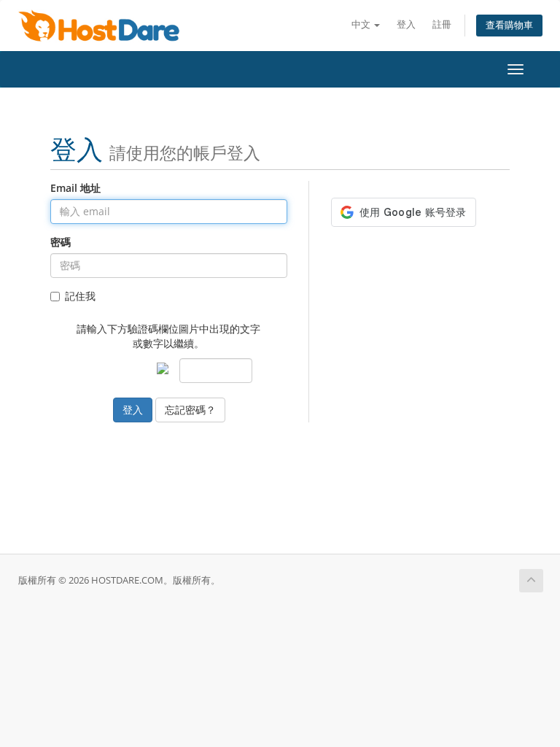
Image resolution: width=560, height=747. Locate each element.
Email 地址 (75, 188)
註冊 (441, 24)
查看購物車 (509, 25)
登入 (406, 24)
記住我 (80, 296)
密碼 (60, 242)
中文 (362, 24)
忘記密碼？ (190, 410)
